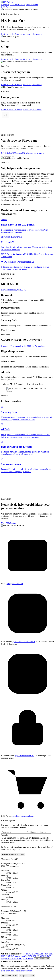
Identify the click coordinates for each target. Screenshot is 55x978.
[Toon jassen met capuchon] (7, 156)
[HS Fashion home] (7, 2)
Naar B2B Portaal (8, 523)
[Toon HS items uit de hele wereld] (13, 156)
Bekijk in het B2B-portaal (12, 153)
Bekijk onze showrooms (33, 153)
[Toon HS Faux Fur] (2, 156)
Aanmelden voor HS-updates (13, 854)
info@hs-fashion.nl (15, 583)
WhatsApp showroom (32, 34)
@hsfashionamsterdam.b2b (24, 641)
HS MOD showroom (21, 956)
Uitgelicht (5, 4)
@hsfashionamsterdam (24, 755)
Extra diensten (32, 4)
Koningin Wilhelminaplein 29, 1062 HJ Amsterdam (22, 346)
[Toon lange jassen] (10, 156)
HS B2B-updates (8, 820)
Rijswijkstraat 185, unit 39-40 (13, 290)
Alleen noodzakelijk (9, 976)
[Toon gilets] (5, 156)
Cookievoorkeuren (42, 959)
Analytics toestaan (27, 976)
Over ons (14, 4)
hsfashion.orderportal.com (23, 816)
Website (4, 835)
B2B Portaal (6, 7)
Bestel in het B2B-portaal (11, 34)
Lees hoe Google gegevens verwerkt (16, 971)
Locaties (21, 4)
